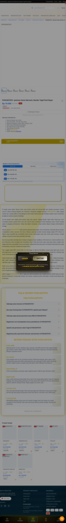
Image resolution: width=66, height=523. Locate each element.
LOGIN (25, 258)
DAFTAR (40, 258)
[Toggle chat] (62, 518)
